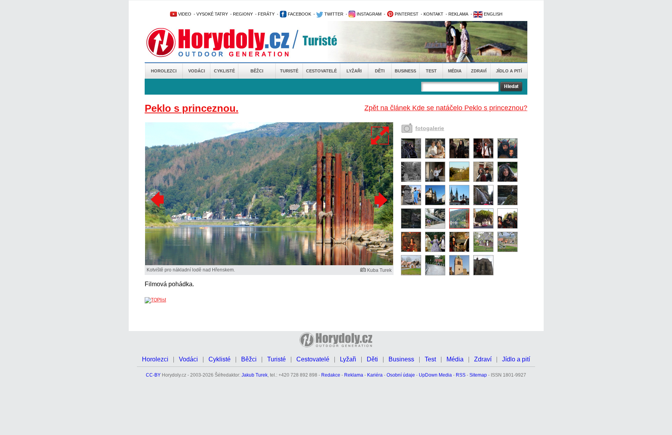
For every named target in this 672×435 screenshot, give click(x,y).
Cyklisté (224, 71)
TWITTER (333, 14)
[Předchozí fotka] (158, 200)
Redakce (330, 375)
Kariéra (375, 375)
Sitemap (478, 375)
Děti (380, 71)
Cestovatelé (321, 71)
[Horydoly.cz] (227, 42)
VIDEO (184, 14)
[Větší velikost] (380, 135)
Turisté (289, 71)
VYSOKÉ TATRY (212, 14)
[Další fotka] (380, 200)
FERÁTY (266, 14)
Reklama (353, 375)
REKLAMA (458, 14)
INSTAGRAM (368, 14)
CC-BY (153, 375)
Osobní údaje (401, 375)
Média (455, 71)
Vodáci (196, 71)
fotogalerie (429, 128)
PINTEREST (406, 14)
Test (431, 71)
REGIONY (243, 14)
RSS (461, 375)
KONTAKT (433, 14)
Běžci (256, 71)
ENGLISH (492, 14)
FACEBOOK (299, 14)
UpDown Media (435, 375)
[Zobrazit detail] (411, 157)
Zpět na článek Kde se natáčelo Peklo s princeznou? (445, 108)
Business (405, 71)
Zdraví (478, 71)
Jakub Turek (255, 375)
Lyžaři (354, 71)
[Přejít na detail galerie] (269, 263)
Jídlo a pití (509, 71)
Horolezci (164, 71)
